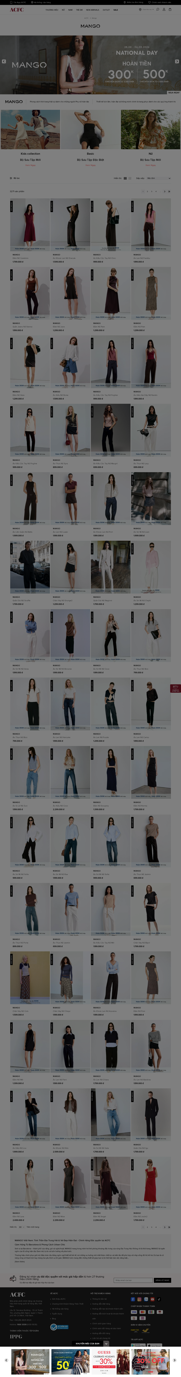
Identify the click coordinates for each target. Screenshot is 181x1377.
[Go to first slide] (175, 1360)
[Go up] (106, 1344)
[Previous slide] (6, 1360)
